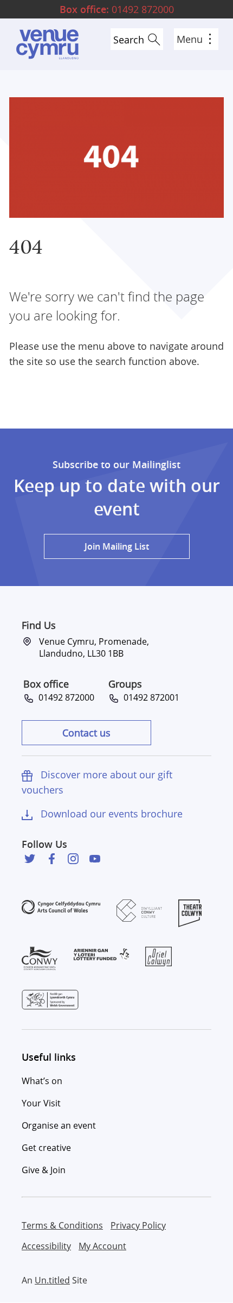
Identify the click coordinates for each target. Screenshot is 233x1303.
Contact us (86, 732)
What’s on (42, 1081)
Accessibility (46, 1246)
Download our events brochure (112, 813)
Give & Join (44, 1170)
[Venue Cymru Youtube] (95, 859)
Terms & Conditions (62, 1225)
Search (128, 39)
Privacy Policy (138, 1225)
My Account (102, 1246)
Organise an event (59, 1125)
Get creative (46, 1148)
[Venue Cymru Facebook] (51, 859)
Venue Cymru (47, 44)
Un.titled (52, 1280)
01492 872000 (117, 9)
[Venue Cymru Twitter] (30, 859)
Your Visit (41, 1103)
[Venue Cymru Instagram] (73, 859)
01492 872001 (149, 697)
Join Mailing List (117, 546)
